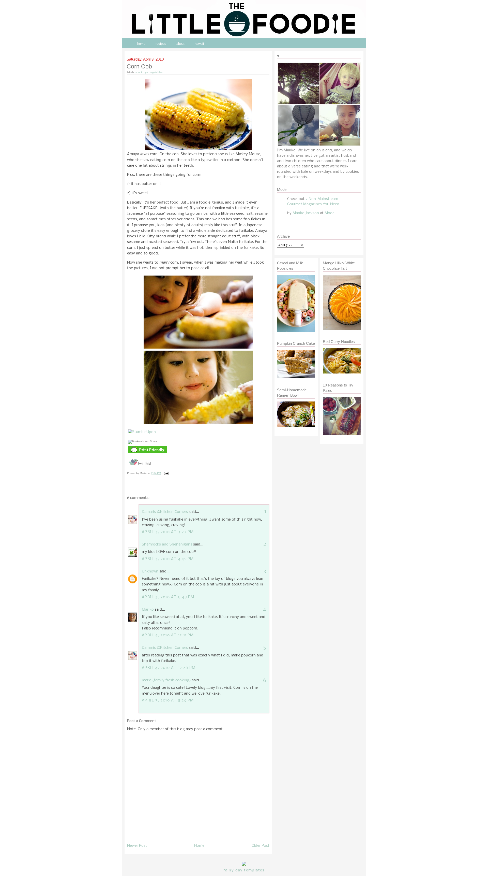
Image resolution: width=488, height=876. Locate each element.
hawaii (199, 44)
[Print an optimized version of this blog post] (147, 453)
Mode (329, 213)
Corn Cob (139, 66)
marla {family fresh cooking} (166, 680)
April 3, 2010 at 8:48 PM (168, 597)
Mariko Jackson (306, 213)
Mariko (148, 610)
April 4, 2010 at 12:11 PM (168, 635)
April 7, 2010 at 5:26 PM (168, 700)
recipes (161, 44)
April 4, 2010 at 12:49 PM (169, 668)
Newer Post (137, 846)
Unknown (150, 571)
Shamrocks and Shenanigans (167, 544)
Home (199, 846)
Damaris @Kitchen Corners (165, 512)
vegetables (155, 72)
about (180, 44)
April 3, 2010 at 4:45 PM (168, 559)
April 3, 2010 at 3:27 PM (168, 532)
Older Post (260, 846)
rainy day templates (243, 870)
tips (146, 72)
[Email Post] (166, 473)
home (141, 44)
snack (138, 72)
